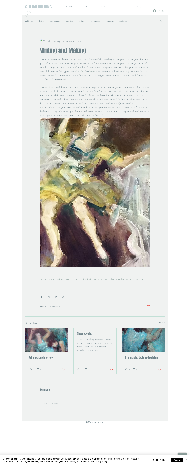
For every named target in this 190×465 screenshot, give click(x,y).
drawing (69, 21)
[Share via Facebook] (41, 296)
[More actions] (148, 41)
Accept (177, 459)
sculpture (123, 21)
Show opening (84, 334)
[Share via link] (63, 296)
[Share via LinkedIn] (56, 296)
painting (110, 21)
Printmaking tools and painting (141, 357)
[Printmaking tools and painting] (143, 340)
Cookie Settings (159, 459)
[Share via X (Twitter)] (48, 296)
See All (162, 322)
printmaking (55, 21)
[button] (161, 21)
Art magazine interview (41, 357)
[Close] (186, 460)
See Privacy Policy (98, 461)
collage (81, 21)
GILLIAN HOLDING (38, 6)
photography (95, 21)
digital (41, 21)
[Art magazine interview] (46, 340)
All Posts (29, 21)
